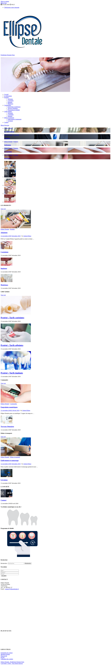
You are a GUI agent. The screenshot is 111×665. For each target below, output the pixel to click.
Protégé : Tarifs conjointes (12, 318)
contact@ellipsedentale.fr (12, 589)
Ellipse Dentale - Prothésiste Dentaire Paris (12, 662)
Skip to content (5, 1)
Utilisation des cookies (7, 659)
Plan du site (4, 656)
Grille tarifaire (8, 111)
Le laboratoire (8, 96)
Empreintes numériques (14, 107)
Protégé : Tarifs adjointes (12, 345)
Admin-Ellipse (27, 236)
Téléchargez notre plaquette (11, 7)
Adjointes (10, 99)
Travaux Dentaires (13, 108)
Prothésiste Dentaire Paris (8, 55)
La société (16, 135)
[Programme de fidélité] (22, 556)
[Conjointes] (6, 248)
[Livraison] (6, 476)
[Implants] (6, 265)
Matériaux (10, 103)
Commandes (7, 105)
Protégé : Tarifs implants (12, 373)
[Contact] (6, 497)
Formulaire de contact (7, 653)
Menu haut (4, 3)
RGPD (3, 657)
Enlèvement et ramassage (14, 119)
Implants (10, 102)
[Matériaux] (6, 281)
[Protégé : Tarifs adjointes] (16, 341)
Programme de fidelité (14, 110)
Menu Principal (5, 125)
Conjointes (11, 100)
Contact (6, 122)
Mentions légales (5, 654)
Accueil (6, 94)
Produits (6, 97)
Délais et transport (9, 117)
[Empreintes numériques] (16, 402)
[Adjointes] (16, 227)
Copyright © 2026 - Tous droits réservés (12, 663)
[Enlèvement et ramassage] (16, 455)
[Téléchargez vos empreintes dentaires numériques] (22, 525)
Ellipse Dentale (8, 128)
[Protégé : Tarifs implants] (16, 369)
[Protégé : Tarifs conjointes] (16, 314)
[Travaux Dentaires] (6, 423)
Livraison (10, 121)
